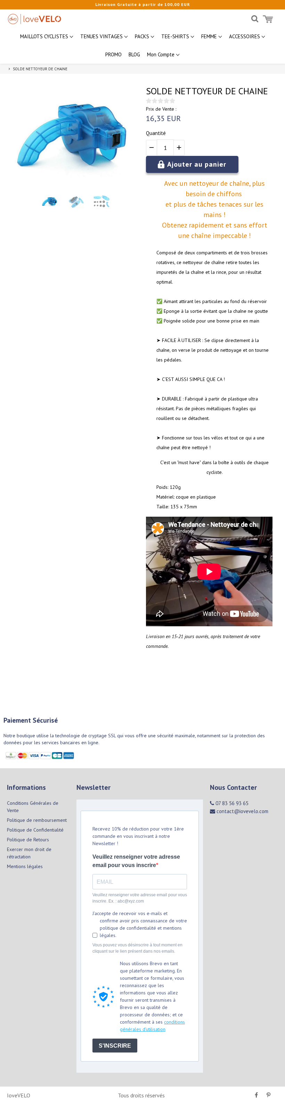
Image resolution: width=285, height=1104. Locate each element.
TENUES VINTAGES (102, 36)
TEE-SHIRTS (175, 36)
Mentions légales (25, 866)
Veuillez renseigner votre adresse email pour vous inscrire (136, 861)
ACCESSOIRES (245, 36)
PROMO (113, 54)
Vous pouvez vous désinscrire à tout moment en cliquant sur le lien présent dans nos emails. (137, 948)
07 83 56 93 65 (231, 803)
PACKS (142, 36)
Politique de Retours (28, 839)
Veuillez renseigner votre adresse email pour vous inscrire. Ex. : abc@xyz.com (139, 898)
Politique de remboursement (37, 820)
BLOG (134, 54)
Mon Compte (161, 54)
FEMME (209, 36)
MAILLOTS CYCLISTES (45, 36)
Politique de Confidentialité (35, 830)
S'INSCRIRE (115, 1046)
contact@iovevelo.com (241, 811)
